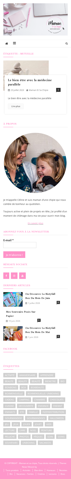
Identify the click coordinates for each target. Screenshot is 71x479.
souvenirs (11, 442)
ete (22, 412)
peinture (46, 430)
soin (50, 436)
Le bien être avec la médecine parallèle (30, 82)
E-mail (8, 240)
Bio (11, 474)
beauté (36, 381)
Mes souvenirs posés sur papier (21, 314)
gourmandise (13, 418)
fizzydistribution (53, 412)
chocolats (57, 399)
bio (63, 381)
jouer (26, 424)
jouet (38, 424)
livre (22, 430)
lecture (10, 430)
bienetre (50, 381)
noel (33, 430)
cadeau (9, 399)
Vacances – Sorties (25, 474)
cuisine (9, 405)
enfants (10, 412)
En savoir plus (35, 223)
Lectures (53, 474)
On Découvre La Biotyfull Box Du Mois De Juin (40, 296)
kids (49, 424)
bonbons (11, 387)
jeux (15, 424)
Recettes (63, 470)
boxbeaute (37, 387)
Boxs (63, 474)
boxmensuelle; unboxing (43, 393)
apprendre (46, 375)
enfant (57, 405)
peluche (10, 436)
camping (24, 399)
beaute (9, 381)
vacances (45, 442)
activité (10, 375)
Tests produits (12, 470)
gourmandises (36, 418)
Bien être (38, 470)
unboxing (28, 442)
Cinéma (41, 474)
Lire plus (15, 106)
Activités (26, 470)
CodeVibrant (43, 466)
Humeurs (51, 470)
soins (61, 436)
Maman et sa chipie (38, 90)
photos (24, 436)
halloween (57, 418)
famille (33, 412)
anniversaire (27, 375)
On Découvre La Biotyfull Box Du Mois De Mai (40, 330)
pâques (38, 436)
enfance (43, 405)
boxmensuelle (14, 393)
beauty (22, 381)
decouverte (26, 405)
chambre (39, 399)
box (23, 387)
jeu (7, 424)
